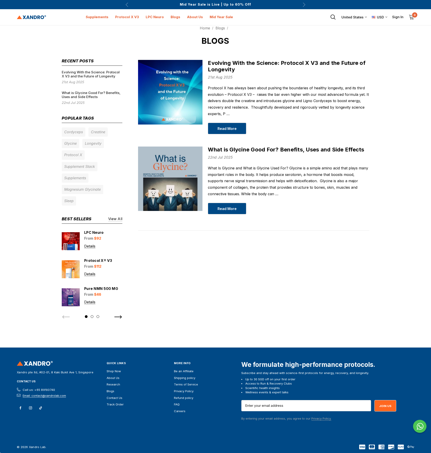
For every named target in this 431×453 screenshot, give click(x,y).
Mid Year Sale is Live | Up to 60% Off (215, 4)
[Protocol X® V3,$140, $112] (71, 269)
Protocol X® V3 (98, 260)
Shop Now (114, 371)
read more (227, 128)
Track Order (115, 404)
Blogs (110, 391)
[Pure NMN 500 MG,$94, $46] (71, 297)
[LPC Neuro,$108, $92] (71, 241)
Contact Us (26, 381)
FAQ (177, 404)
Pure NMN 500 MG (101, 288)
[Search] (333, 17)
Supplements (75, 178)
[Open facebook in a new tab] (20, 407)
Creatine (98, 132)
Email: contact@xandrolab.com (44, 395)
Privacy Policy (184, 391)
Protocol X (73, 155)
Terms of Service (186, 384)
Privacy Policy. (321, 418)
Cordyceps (73, 132)
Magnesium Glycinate (82, 189)
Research (113, 384)
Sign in (397, 17)
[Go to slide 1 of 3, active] (86, 316)
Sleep (69, 201)
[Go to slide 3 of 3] (98, 316)
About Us (113, 378)
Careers (179, 411)
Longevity (93, 143)
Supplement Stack (79, 166)
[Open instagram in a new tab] (30, 407)
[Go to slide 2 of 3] (92, 316)
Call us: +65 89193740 (39, 390)
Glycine (70, 143)
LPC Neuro (93, 232)
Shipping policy (184, 378)
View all (115, 219)
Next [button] (304, 4)
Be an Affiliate (184, 371)
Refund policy (183, 398)
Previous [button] (127, 4)
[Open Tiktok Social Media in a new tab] (40, 407)
